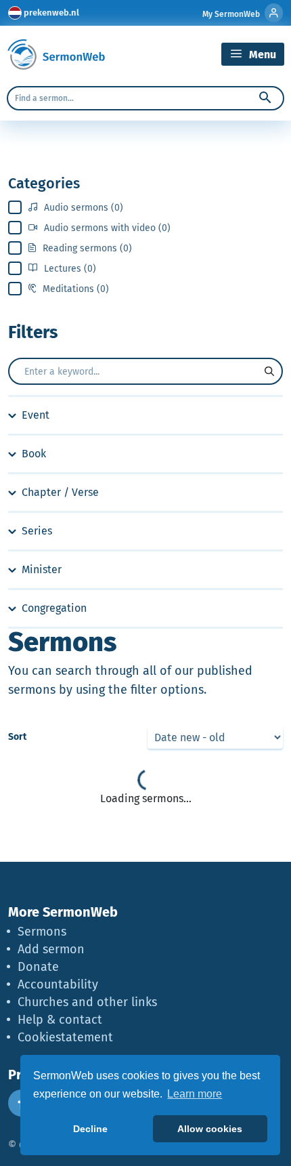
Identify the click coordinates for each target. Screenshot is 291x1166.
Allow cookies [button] (209, 1128)
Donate (38, 966)
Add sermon (51, 949)
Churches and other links (87, 1002)
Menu (261, 54)
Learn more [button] (194, 1094)
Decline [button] (90, 1128)
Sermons (42, 931)
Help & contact (60, 1019)
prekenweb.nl (51, 12)
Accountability (58, 984)
